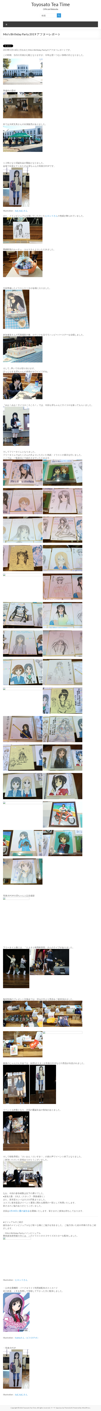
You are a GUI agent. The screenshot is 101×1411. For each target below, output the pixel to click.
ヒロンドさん (51, 215)
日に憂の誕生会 (22, 1211)
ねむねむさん (21, 210)
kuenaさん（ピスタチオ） (27, 1337)
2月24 (12, 1211)
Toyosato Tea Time (50, 4)
